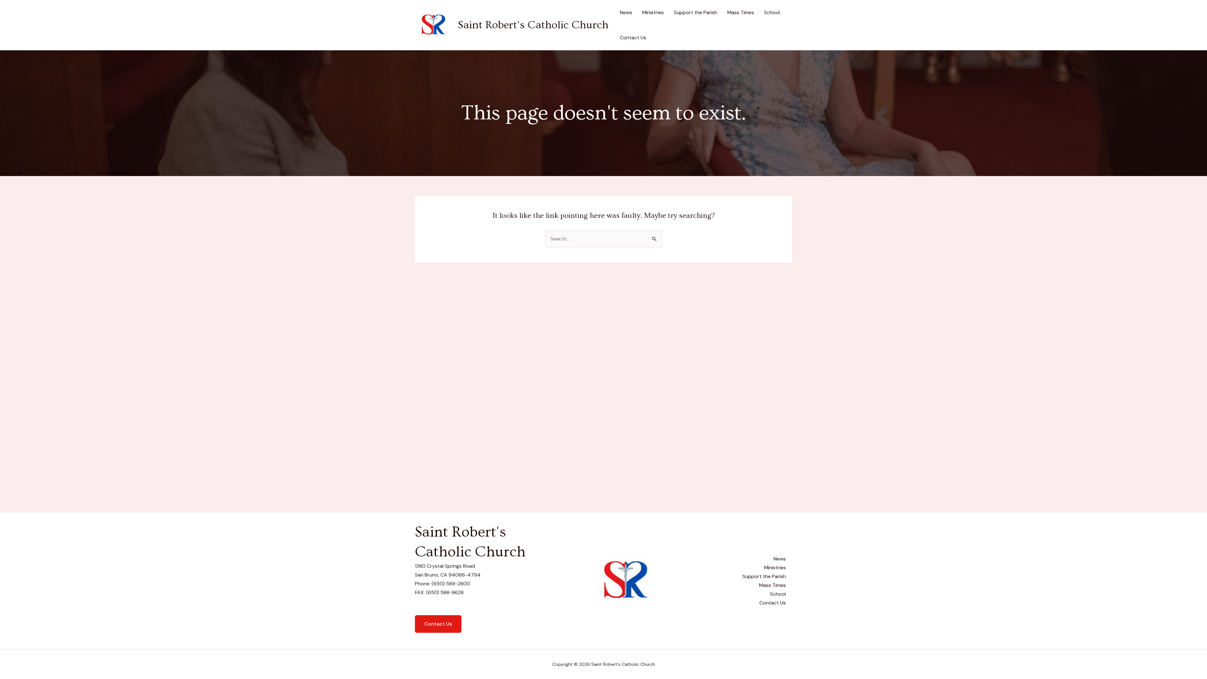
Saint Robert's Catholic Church (533, 25)
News (626, 12)
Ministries (653, 12)
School (772, 12)
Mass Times (740, 12)
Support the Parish (695, 12)
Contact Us (633, 37)
